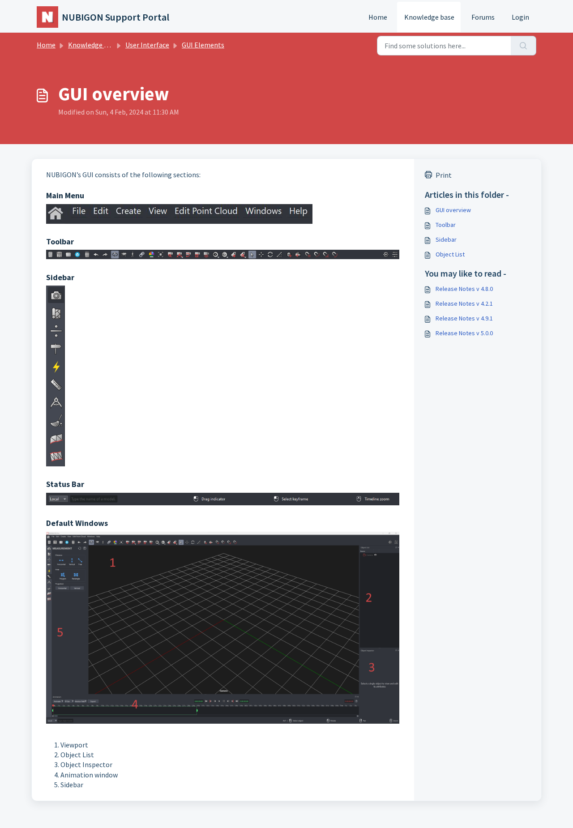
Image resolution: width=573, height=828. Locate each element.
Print (444, 175)
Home (377, 17)
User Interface (147, 44)
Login (520, 17)
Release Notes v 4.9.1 (464, 318)
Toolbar (446, 225)
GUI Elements (203, 44)
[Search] (523, 45)
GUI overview (453, 210)
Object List (450, 254)
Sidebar (446, 239)
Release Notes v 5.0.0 (464, 333)
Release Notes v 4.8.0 (464, 289)
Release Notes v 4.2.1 (464, 303)
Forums (483, 17)
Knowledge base (429, 17)
